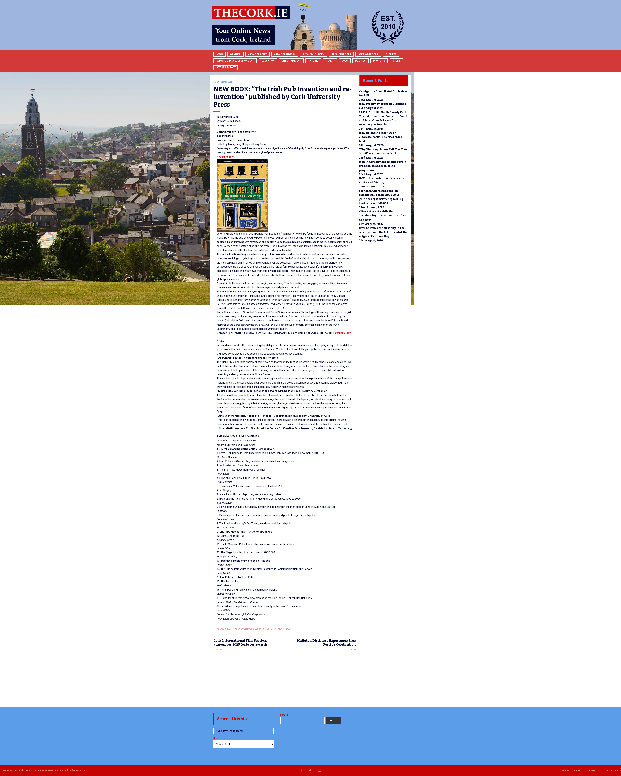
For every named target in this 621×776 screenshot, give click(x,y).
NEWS (287, 629)
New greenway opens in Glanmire (382, 103)
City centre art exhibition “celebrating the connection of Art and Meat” (383, 215)
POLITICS (360, 61)
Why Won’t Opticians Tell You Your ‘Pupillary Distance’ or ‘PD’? (383, 151)
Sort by (217, 739)
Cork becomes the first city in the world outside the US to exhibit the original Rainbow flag (383, 232)
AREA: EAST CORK (341, 54)
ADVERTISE (594, 770)
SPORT (396, 61)
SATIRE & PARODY (226, 67)
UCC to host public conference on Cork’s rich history (381, 180)
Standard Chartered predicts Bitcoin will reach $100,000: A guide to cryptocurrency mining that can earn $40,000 (381, 197)
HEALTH (330, 61)
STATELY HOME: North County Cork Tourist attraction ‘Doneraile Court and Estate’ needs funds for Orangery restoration (383, 118)
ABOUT (565, 770)
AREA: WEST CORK (368, 54)
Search (284, 715)
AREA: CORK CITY (257, 54)
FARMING (313, 61)
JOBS (345, 61)
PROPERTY (379, 61)
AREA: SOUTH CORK (244, 629)
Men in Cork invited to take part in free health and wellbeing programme (383, 166)
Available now (225, 156)
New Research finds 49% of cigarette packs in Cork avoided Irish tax (380, 137)
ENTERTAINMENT (291, 61)
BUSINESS (391, 54)
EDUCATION (267, 61)
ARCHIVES (579, 770)
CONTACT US (611, 770)
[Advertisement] (284, 677)
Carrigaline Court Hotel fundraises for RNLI (383, 93)
